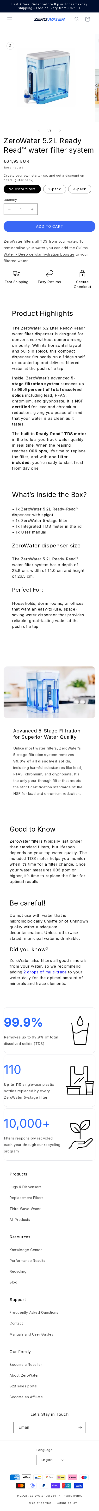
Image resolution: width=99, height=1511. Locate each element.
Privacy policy (72, 1495)
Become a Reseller (26, 1364)
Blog (13, 1282)
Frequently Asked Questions (34, 1312)
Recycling (18, 1271)
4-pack (79, 189)
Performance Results (27, 1261)
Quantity (10, 200)
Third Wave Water (25, 1209)
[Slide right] (60, 131)
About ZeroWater (24, 1375)
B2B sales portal (23, 1386)
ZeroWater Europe (43, 1495)
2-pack (54, 189)
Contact (16, 1323)
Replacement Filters (26, 1198)
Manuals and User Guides (31, 1334)
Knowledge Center (26, 1250)
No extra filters (22, 189)
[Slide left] (39, 131)
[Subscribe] (80, 1427)
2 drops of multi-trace (45, 972)
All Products (20, 1219)
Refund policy (66, 1503)
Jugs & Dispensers (26, 1187)
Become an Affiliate (26, 1397)
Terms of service (39, 1503)
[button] (9, 19)
